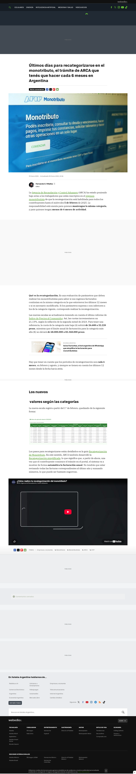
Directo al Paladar (67, 731)
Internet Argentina (56, 694)
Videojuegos (81, 7)
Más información (83, 772)
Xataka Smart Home (13, 740)
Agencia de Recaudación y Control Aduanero (55, 192)
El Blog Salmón (118, 731)
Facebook (111, 7)
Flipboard (54, 89)
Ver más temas (15, 703)
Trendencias (100, 731)
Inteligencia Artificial (46, 7)
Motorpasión (83, 731)
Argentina (12, 694)
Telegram (95, 701)
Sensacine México (50, 757)
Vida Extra (30, 733)
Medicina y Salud (65, 7)
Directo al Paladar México (67, 758)
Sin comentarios (38, 89)
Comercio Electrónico (16, 690)
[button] (45, 183)
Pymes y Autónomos (117, 734)
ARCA (86, 550)
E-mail (57, 89)
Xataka (11, 731)
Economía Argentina (16, 698)
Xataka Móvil (13, 733)
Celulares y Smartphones (34, 684)
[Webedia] (123, 1)
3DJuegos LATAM (32, 757)
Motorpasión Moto (85, 733)
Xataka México (14, 757)
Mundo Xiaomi (14, 744)
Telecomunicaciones (57, 690)
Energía (29, 7)
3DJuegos (30, 731)
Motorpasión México (83, 758)
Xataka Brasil (13, 760)
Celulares (19, 7)
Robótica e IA (13, 683)
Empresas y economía (45, 550)
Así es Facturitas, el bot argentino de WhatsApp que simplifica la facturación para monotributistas (83, 348)
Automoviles (34, 694)
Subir (121, 721)
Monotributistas (74, 550)
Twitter (115, 7)
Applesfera (12, 736)
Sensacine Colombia (47, 761)
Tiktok (126, 7)
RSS (99, 701)
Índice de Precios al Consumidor (46, 318)
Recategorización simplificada (44, 458)
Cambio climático (56, 698)
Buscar (123, 712)
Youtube (122, 7)
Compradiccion (101, 736)
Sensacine (47, 731)
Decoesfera (100, 733)
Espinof (46, 733)
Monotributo (60, 550)
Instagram (119, 7)
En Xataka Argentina (69, 343)
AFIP (92, 550)
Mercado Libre (35, 698)
